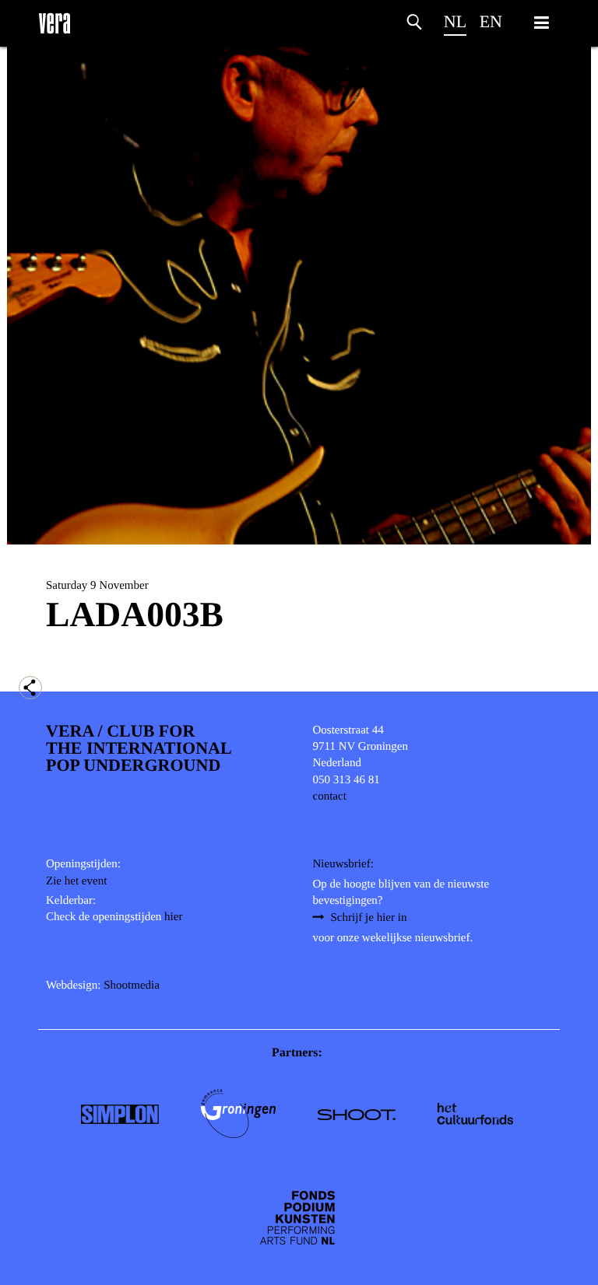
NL (455, 21)
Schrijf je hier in (369, 918)
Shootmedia (132, 985)
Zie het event (76, 881)
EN (491, 21)
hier (173, 917)
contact (329, 796)
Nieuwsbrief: (343, 864)
